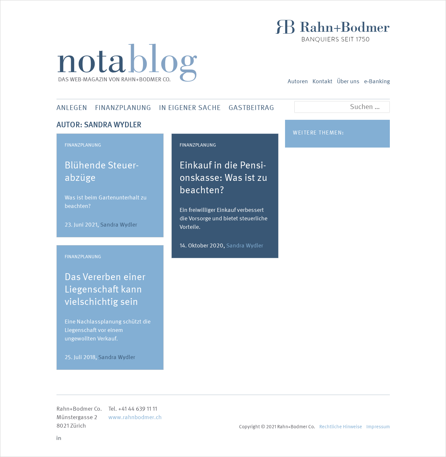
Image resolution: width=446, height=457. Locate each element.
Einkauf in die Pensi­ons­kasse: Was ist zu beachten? (223, 177)
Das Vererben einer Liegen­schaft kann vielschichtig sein (105, 289)
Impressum (378, 427)
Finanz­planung (123, 107)
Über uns (348, 81)
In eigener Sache (190, 107)
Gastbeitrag (251, 107)
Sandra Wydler (118, 224)
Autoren (298, 81)
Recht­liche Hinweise (340, 427)
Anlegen (71, 107)
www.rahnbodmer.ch (135, 417)
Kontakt (322, 81)
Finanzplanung (83, 145)
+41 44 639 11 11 (137, 409)
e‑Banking (377, 81)
